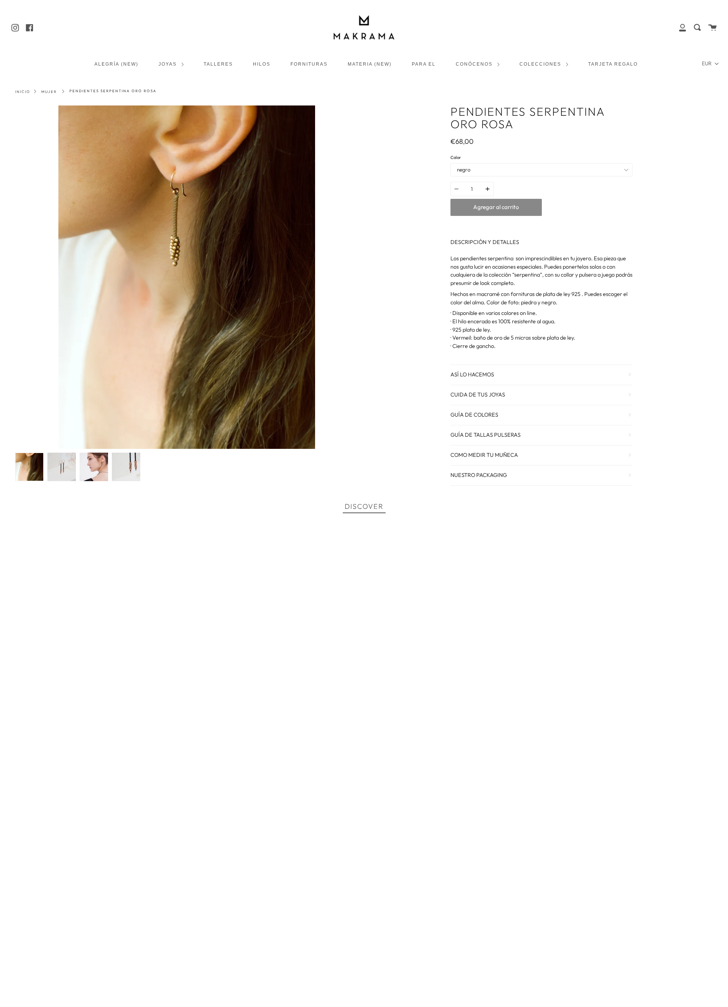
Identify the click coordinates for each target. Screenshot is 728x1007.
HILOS (261, 63)
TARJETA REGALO (613, 63)
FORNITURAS (309, 63)
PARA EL (424, 63)
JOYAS (168, 63)
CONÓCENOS (475, 63)
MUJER (49, 91)
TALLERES (218, 63)
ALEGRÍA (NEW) (116, 63)
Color (455, 157)
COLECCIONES (541, 63)
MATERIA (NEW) (370, 63)
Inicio (22, 91)
